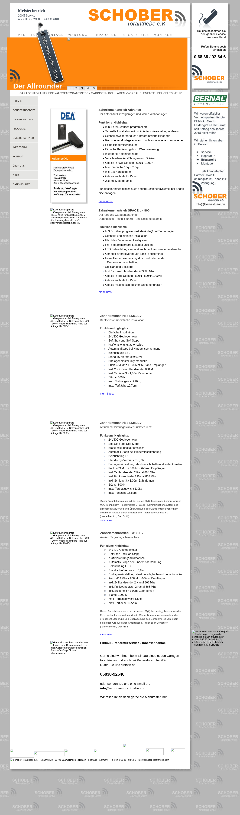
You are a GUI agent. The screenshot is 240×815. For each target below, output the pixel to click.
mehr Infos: (106, 201)
